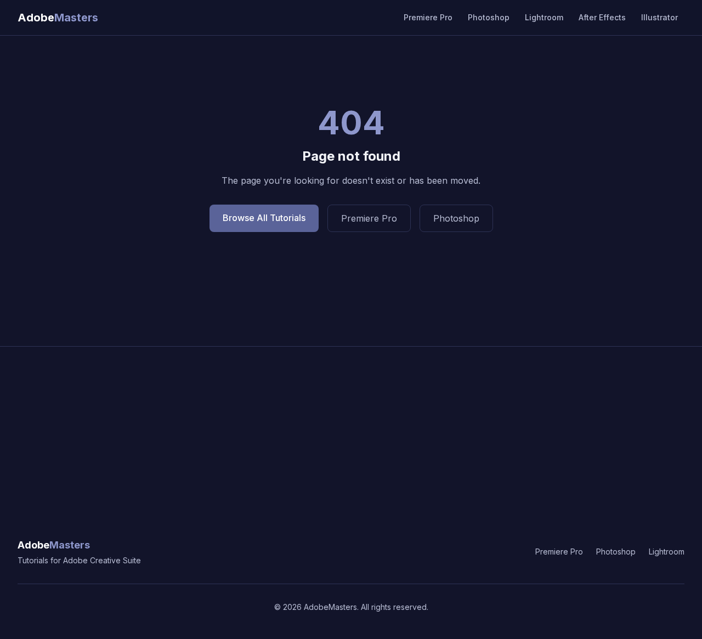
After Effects (602, 17)
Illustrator (659, 17)
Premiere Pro (428, 17)
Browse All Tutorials (264, 217)
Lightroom (544, 17)
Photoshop (488, 17)
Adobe (54, 545)
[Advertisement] (351, 429)
